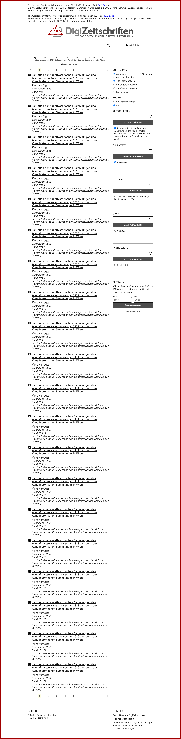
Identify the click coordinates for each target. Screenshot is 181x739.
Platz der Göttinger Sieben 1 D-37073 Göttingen (129, 727)
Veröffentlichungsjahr (127, 88)
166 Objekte (134, 45)
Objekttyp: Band (70, 64)
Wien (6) (121, 230)
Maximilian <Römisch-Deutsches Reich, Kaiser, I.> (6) (131, 198)
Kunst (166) (122, 265)
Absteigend (147, 74)
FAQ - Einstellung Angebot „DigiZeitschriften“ (43, 716)
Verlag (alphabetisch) (127, 84)
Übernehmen (133, 305)
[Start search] (108, 45)
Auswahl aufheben (133, 157)
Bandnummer (122, 92)
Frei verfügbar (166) (126, 101)
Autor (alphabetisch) (126, 77)
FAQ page (109, 15)
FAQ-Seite (103, 5)
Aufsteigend (122, 74)
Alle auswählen (133, 122)
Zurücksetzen (133, 312)
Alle (118, 105)
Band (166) (122, 162)
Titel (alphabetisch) (126, 81)
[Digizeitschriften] (90, 31)
